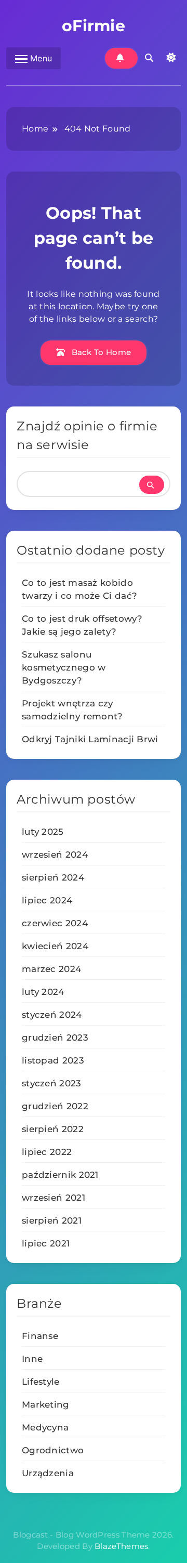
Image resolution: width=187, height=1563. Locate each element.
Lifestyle (41, 1381)
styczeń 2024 (52, 1014)
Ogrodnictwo (53, 1450)
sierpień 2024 (53, 877)
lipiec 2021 (46, 1243)
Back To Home (100, 352)
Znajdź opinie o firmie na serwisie (87, 435)
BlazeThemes (121, 1546)
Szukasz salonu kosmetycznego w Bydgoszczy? (64, 667)
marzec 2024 (51, 969)
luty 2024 (43, 992)
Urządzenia (48, 1473)
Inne (32, 1359)
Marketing (46, 1404)
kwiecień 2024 (55, 946)
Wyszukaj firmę (151, 485)
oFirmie (93, 25)
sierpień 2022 (53, 1129)
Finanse (40, 1336)
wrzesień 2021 (53, 1197)
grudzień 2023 (55, 1037)
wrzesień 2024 (55, 854)
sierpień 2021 (52, 1220)
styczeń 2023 (52, 1083)
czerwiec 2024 (55, 923)
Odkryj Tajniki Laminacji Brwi (90, 739)
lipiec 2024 (47, 900)
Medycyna (45, 1427)
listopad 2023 (53, 1060)
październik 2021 (60, 1175)
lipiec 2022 (47, 1152)
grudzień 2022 (55, 1106)
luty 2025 (43, 831)
